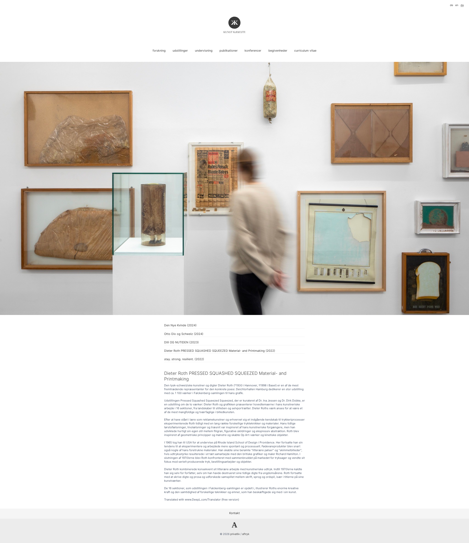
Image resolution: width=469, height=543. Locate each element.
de (451, 5)
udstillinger (180, 50)
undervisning (204, 50)
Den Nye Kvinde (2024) (180, 325)
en (456, 5)
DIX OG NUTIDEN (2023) (181, 342)
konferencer (253, 50)
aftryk (245, 533)
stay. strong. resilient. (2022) (184, 359)
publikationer (228, 50)
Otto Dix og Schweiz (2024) (183, 334)
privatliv (235, 533)
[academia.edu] (234, 526)
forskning (159, 50)
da (462, 5)
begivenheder (277, 50)
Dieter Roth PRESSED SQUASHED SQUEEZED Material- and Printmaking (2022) (219, 350)
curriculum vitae (305, 50)
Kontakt (234, 513)
